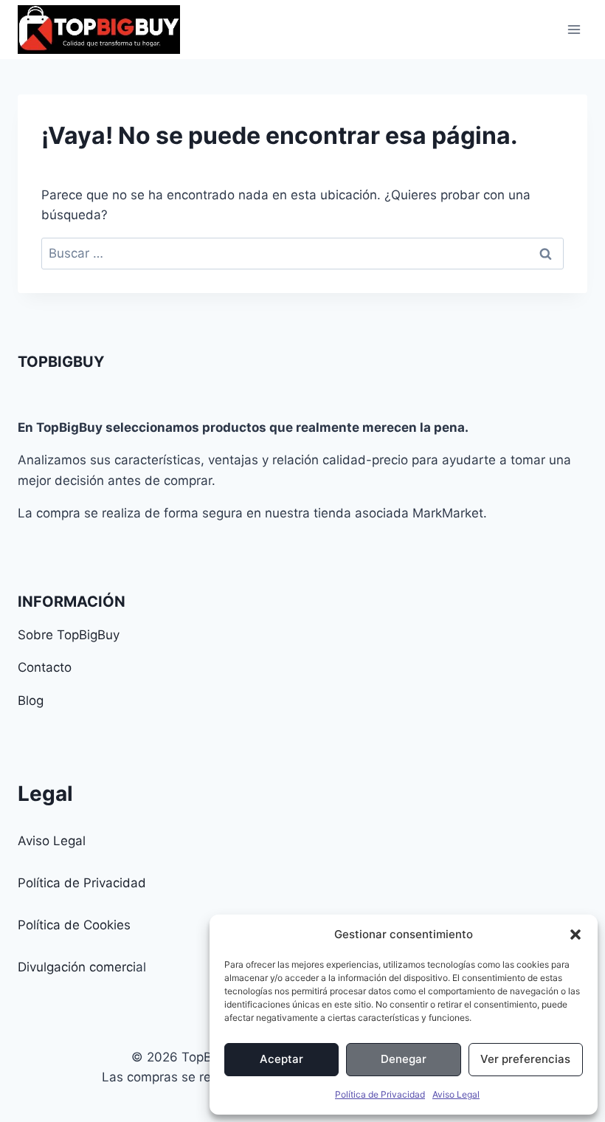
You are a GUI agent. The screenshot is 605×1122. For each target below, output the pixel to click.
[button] (575, 934)
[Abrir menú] (573, 29)
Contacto (45, 667)
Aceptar (281, 1059)
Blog (31, 700)
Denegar (403, 1059)
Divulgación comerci (77, 967)
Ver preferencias (525, 1059)
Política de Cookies (74, 925)
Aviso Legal (456, 1094)
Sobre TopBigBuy (69, 634)
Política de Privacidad (380, 1094)
